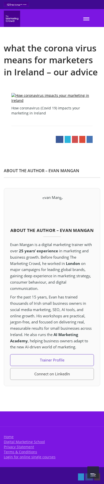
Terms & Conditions (20, 451)
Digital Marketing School (24, 441)
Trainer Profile (52, 359)
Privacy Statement (19, 446)
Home (9, 436)
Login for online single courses (30, 457)
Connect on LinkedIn (52, 373)
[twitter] (81, 476)
